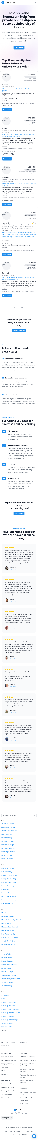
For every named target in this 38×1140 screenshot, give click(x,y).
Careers (13, 1042)
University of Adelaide (8, 1002)
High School (5, 889)
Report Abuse (22, 1135)
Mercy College (6, 923)
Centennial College (7, 845)
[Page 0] (22, 307)
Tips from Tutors (7, 1098)
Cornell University (7, 855)
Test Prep (4, 1067)
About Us (4, 1042)
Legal (12, 1135)
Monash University (7, 930)
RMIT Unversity (6, 957)
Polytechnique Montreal (9, 944)
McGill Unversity (6, 913)
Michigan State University (9, 927)
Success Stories (6, 1094)
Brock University (6, 834)
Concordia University (8, 848)
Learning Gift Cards (7, 1087)
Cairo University (6, 838)
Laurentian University (8, 900)
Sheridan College (7, 972)
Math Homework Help (8, 1060)
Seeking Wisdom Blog (8, 1091)
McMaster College (7, 916)
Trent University (6, 986)
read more (4, 100)
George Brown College (9, 879)
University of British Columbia (11, 1013)
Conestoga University (8, 852)
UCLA (3, 999)
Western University (7, 1023)
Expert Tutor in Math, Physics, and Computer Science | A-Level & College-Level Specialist (18, 135)
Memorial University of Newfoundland (14, 920)
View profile (7, 110)
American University (8, 827)
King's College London (8, 896)
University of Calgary (8, 1016)
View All (4, 1030)
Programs (4, 1074)
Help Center (24, 1103)
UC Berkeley (5, 995)
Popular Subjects (7, 1057)
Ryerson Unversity (7, 961)
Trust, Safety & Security (13, 1131)
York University (6, 1027)
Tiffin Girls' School (7, 982)
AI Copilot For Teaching (28, 1060)
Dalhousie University (8, 868)
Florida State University (9, 875)
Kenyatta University (7, 893)
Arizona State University (9, 831)
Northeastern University (9, 937)
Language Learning (7, 1064)
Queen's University (7, 954)
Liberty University (7, 903)
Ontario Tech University (9, 941)
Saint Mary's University (9, 965)
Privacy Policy (28, 1131)
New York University (8, 934)
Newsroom (23, 1042)
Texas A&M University (8, 975)
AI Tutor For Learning (27, 1057)
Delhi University (6, 872)
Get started (19, 48)
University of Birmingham (10, 1009)
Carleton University (7, 841)
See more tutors (19, 331)
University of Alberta (8, 1006)
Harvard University (7, 886)
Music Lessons (6, 1071)
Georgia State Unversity (9, 882)
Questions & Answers (8, 1084)
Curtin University (7, 859)
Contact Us (5, 1046)
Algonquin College (7, 824)
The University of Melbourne (11, 979)
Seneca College (6, 968)
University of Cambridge (9, 1020)
